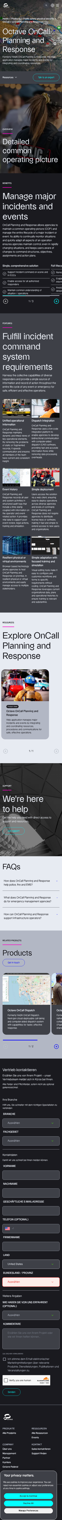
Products (16, 19)
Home (6, 19)
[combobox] (31, 1264)
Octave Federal (10, 1467)
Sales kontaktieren (41, 1449)
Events (35, 1437)
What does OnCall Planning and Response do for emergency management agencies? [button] (27, 899)
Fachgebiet (10, 1132)
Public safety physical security (38, 19)
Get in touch (14, 963)
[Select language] (52, 7)
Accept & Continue (28, 1496)
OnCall (6, 22)
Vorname (9, 1166)
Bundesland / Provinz (18, 1273)
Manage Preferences (28, 1511)
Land (6, 1255)
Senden (11, 1392)
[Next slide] (56, 1047)
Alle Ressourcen (40, 1433)
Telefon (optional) (15, 1219)
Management (9, 1453)
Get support (13, 831)
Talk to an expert (46, 77)
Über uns (7, 1449)
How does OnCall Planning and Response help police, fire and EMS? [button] (27, 883)
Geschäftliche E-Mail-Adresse (23, 1202)
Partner (6, 1458)
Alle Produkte (9, 1433)
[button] (57, 5)
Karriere (7, 1462)
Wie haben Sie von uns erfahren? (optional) (25, 1304)
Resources (8, 77)
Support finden (39, 1453)
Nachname (10, 1184)
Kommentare (13, 1339)
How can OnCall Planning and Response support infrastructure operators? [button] (26, 916)
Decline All (28, 1503)
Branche (9, 1114)
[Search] (46, 5)
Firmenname (11, 1237)
